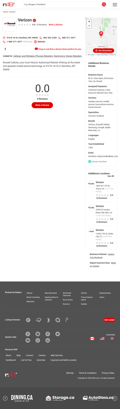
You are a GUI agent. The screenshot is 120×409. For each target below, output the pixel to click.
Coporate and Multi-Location (63, 360)
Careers (42, 355)
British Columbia (33, 297)
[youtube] (28, 340)
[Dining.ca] (22, 398)
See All (110, 176)
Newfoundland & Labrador (51, 298)
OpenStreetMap (102, 55)
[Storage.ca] (60, 398)
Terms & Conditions (87, 373)
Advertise (41, 360)
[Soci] (67, 320)
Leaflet (91, 55)
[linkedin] (48, 340)
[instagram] (38, 334)
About (8, 355)
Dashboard (11, 360)
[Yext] (30, 320)
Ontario (84, 293)
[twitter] (58, 334)
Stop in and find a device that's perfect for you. (60, 49)
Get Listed (109, 320)
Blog (19, 355)
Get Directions (105, 50)
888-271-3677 (69, 38)
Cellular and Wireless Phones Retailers (33, 56)
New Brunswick (51, 293)
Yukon (101, 297)
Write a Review (55, 24)
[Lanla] (60, 320)
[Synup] (51, 320)
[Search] (104, 4)
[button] (101, 34)
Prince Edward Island (86, 298)
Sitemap (70, 373)
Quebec (84, 304)
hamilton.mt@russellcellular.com (103, 156)
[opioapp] (38, 340)
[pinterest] (48, 334)
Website (41, 41)
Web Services (57, 355)
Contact (29, 355)
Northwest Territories (67, 294)
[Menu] (115, 4)
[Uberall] (41, 320)
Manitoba (30, 302)
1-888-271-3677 (14, 41)
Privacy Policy (108, 373)
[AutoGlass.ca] (98, 398)
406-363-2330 (50, 38)
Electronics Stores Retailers (68, 56)
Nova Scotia (68, 300)
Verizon (100, 182)
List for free (26, 360)
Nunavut (66, 304)
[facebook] (5, 49)
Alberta (29, 293)
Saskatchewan (105, 293)
